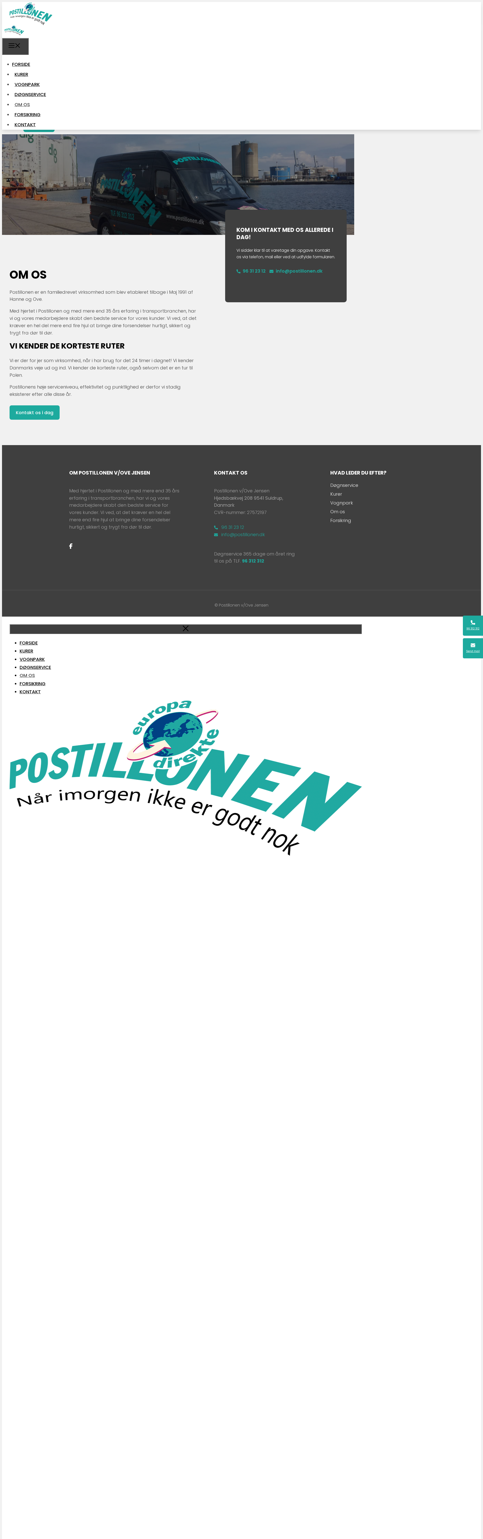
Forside (21, 64)
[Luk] (186, 629)
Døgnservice (30, 94)
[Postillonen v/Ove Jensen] (14, 34)
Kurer (21, 74)
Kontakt (25, 124)
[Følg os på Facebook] (71, 546)
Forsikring (28, 114)
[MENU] (15, 46)
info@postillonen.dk (299, 271)
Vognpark (27, 84)
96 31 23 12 (254, 271)
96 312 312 (253, 561)
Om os (22, 104)
